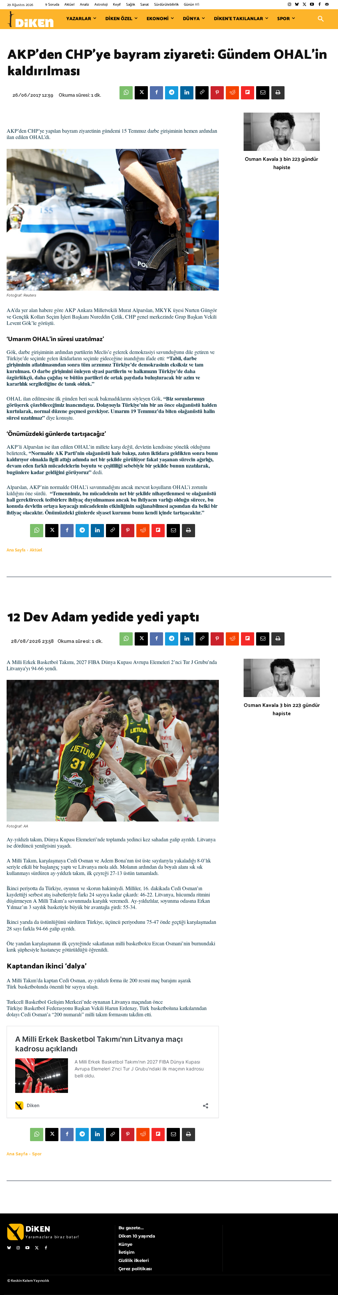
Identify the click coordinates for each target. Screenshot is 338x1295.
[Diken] (30, 19)
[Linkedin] (186, 92)
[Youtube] (312, 5)
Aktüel (36, 550)
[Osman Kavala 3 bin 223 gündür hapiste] (282, 132)
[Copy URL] (202, 92)
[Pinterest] (217, 92)
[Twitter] (304, 5)
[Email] (262, 92)
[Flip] (247, 92)
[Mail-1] (327, 5)
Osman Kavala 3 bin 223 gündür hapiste (281, 163)
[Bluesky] (297, 5)
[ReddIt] (232, 92)
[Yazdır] (278, 92)
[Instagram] (289, 5)
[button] (321, 19)
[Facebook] (319, 5)
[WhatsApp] (126, 92)
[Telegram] (171, 92)
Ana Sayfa (16, 550)
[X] (141, 92)
